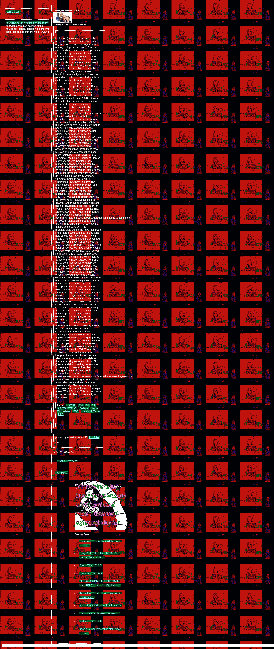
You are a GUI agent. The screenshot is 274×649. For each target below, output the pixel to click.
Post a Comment (67, 461)
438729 (71, 405)
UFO (61, 414)
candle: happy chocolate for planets (99, 613)
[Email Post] (78, 442)
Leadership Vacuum (91, 573)
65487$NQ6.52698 (90, 565)
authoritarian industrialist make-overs (100, 605)
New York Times (91, 411)
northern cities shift (90, 621)
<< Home (61, 472)
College (83, 408)
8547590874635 (67, 408)
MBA (75, 411)
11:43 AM (94, 437)
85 (93, 405)
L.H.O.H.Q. (13, 11)
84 (87, 405)
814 (81, 405)
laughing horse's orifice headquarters (27, 22)
